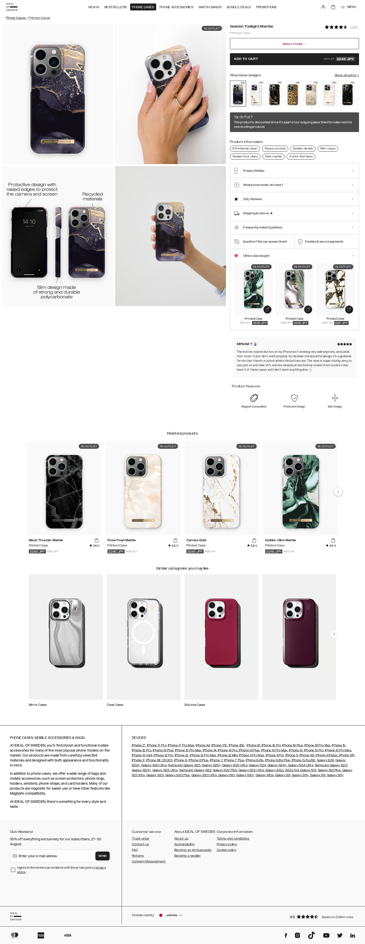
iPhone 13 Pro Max (338, 750)
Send (102, 856)
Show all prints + (347, 75)
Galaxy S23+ (141, 770)
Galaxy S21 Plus (329, 770)
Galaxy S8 (317, 775)
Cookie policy (226, 850)
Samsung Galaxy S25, (184, 765)
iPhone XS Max (326, 755)
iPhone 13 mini (142, 755)
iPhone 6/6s (254, 760)
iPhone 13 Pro (314, 750)
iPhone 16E (236, 745)
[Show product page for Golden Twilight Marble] (238, 93)
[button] (323, 916)
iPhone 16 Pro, (271, 745)
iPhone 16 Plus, (293, 745)
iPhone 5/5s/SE (303, 760)
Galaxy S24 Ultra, (300, 765)
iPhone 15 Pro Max (188, 750)
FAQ (135, 850)
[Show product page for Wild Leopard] (293, 94)
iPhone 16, (254, 745)
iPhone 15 (339, 745)
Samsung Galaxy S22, (195, 770)
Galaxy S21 (307, 770)
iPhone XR (346, 755)
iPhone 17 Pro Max (181, 745)
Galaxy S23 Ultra (165, 770)
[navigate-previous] (338, 492)
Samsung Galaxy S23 (331, 765)
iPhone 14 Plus (249, 750)
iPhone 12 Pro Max (203, 755)
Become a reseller (187, 855)
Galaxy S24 (257, 765)
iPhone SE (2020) (159, 760)
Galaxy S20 (155, 775)
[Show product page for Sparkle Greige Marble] (311, 94)
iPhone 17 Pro (156, 745)
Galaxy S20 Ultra (204, 775)
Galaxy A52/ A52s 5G (282, 770)
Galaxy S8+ (335, 775)
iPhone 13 (296, 750)
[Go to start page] (11, 7)
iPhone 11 (292, 755)
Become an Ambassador (193, 850)
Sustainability (184, 844)
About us (181, 838)
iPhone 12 (181, 755)
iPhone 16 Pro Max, (317, 745)
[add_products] (267, 310)
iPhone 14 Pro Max (274, 750)
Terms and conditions (233, 838)
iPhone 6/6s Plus (277, 760)
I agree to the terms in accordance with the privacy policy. (61, 869)
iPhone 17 (139, 745)
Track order (140, 838)
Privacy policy (227, 844)
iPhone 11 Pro (275, 755)
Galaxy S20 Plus (177, 775)
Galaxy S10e (265, 775)
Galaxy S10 (226, 775)
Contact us (140, 844)
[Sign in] (323, 7)
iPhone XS (306, 755)
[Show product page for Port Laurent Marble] (347, 94)
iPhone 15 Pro (141, 750)
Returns (138, 855)
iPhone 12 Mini (228, 755)
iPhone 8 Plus (198, 760)
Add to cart (294, 59)
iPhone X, (139, 760)
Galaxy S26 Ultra (154, 765)
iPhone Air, (203, 745)
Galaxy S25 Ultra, (235, 765)
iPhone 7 (216, 760)
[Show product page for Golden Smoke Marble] (274, 94)
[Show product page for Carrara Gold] (256, 94)
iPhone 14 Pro (227, 750)
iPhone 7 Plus (234, 760)
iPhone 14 (210, 750)
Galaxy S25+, (211, 765)
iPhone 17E (219, 745)
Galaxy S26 (325, 760)
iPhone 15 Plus (163, 750)
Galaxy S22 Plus (225, 770)
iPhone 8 (180, 760)
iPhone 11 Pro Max (251, 755)
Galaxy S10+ (245, 775)
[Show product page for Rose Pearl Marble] (329, 94)
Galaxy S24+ (277, 765)
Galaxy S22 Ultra (251, 770)
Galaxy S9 (282, 775)
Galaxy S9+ (300, 775)
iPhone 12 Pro (163, 755)
